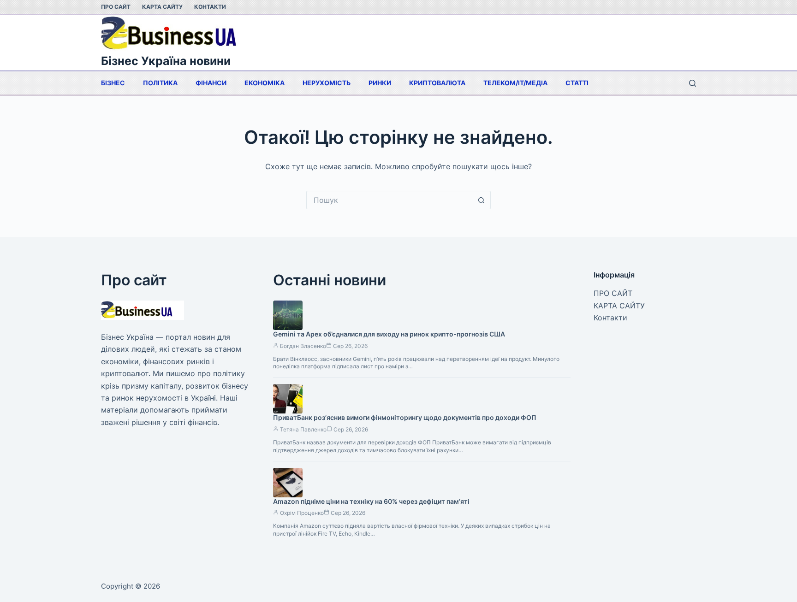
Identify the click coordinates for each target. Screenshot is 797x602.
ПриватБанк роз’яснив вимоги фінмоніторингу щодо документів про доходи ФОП (404, 417)
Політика (160, 83)
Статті (577, 83)
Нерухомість (327, 83)
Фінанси (211, 83)
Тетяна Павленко (303, 429)
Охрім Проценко (302, 512)
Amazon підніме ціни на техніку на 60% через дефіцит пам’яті (371, 501)
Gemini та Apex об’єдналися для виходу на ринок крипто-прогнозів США (389, 334)
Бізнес (113, 83)
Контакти (210, 6)
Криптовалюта (437, 83)
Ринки (380, 83)
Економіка (264, 83)
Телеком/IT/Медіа (515, 83)
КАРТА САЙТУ (162, 6)
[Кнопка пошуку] (481, 200)
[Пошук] (692, 83)
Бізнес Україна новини (166, 61)
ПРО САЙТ (116, 6)
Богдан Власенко (303, 345)
